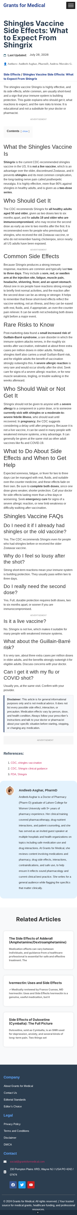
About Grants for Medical (18, 1085)
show (25, 131)
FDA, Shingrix (19, 774)
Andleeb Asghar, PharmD (33, 63)
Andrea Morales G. (61, 63)
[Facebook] (13, 1184)
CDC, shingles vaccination (26, 762)
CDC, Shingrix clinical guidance (29, 768)
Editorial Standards (15, 1099)
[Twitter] (22, 1184)
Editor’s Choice (13, 1106)
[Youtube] (31, 1184)
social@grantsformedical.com (27, 1161)
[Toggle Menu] (71, 5)
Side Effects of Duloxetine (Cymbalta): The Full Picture (31, 1021)
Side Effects (12, 74)
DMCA (8, 1144)
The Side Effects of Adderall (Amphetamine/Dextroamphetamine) (37, 940)
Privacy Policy (12, 1124)
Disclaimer (10, 1137)
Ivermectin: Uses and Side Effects (35, 983)
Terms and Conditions (16, 1130)
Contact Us (10, 1092)
